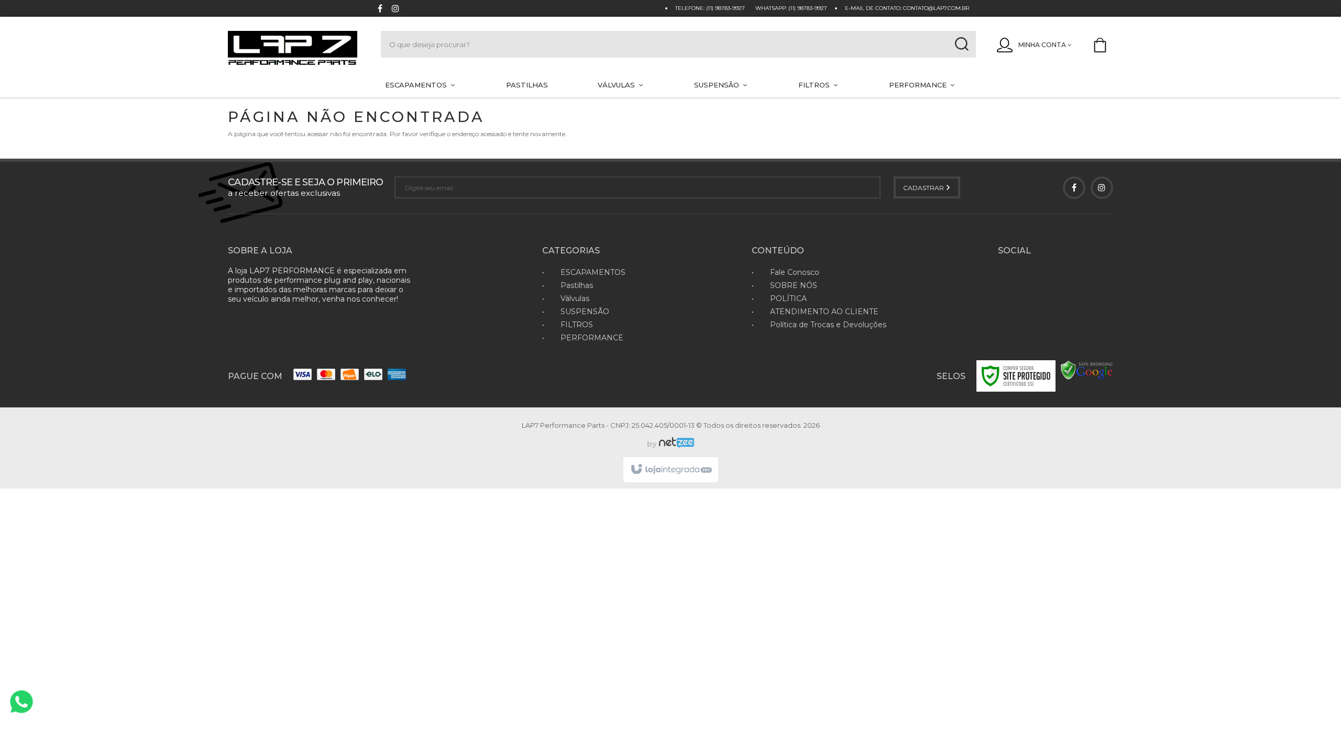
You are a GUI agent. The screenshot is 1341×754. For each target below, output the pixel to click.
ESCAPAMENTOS (592, 272)
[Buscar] (962, 44)
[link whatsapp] (21, 702)
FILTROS (576, 324)
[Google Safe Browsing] (1087, 370)
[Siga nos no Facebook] (380, 9)
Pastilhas (576, 285)
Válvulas (574, 298)
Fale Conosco (794, 272)
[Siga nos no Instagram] (395, 9)
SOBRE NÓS (793, 285)
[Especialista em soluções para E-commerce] (675, 444)
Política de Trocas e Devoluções (828, 324)
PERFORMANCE (591, 337)
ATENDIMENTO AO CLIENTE (824, 311)
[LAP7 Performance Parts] (294, 48)
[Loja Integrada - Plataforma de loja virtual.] (670, 469)
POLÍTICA (788, 298)
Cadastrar (924, 188)
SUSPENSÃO (584, 311)
